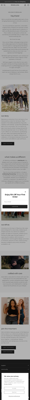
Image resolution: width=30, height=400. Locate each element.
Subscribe (15, 206)
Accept (14, 388)
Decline (14, 392)
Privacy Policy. (8, 384)
